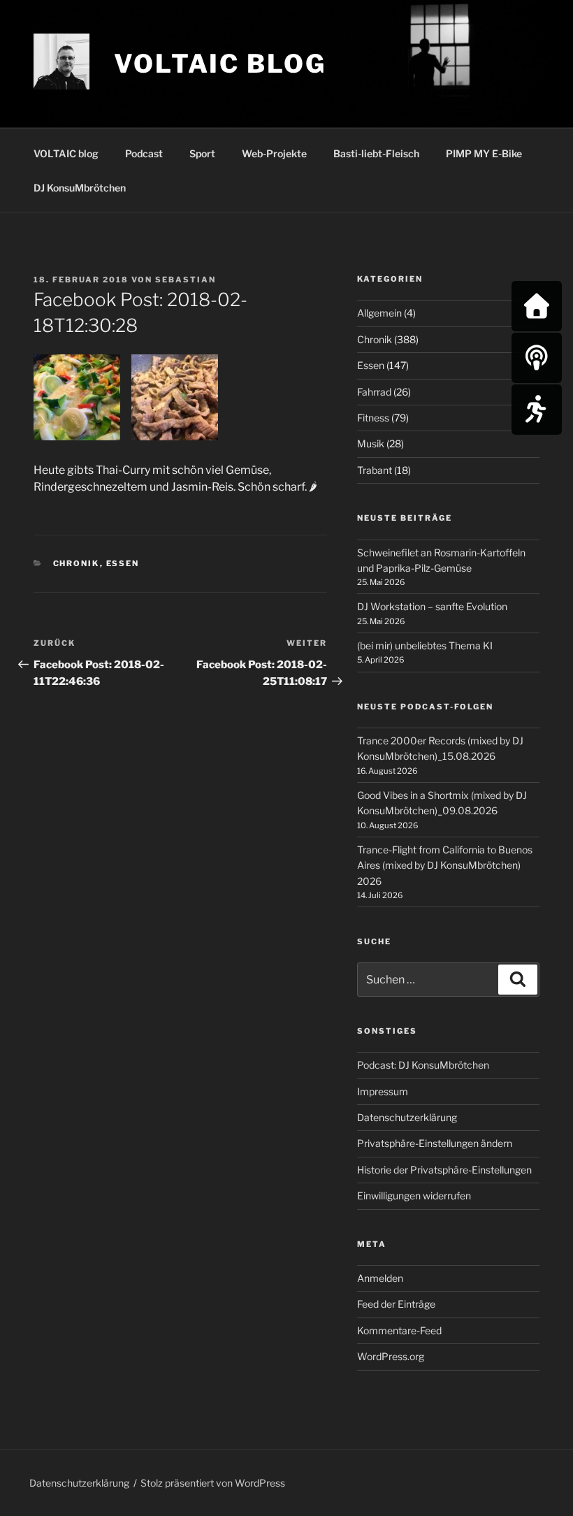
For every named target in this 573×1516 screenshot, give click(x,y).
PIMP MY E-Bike (484, 153)
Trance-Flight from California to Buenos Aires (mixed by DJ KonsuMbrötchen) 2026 (444, 865)
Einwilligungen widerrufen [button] (414, 1195)
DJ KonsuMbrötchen (80, 188)
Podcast (144, 153)
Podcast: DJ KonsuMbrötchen (423, 1065)
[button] (82, 400)
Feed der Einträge (396, 1304)
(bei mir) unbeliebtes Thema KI (425, 645)
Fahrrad (374, 392)
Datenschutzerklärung (407, 1117)
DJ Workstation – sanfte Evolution (432, 606)
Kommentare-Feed (399, 1330)
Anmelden (380, 1278)
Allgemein (379, 313)
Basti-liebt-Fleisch (376, 153)
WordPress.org (390, 1356)
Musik (370, 443)
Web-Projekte (274, 153)
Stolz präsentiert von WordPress (212, 1483)
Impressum (382, 1091)
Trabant (374, 470)
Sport (202, 153)
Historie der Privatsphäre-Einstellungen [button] (444, 1170)
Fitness (373, 418)
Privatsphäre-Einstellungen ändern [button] (434, 1143)
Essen (123, 563)
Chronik (76, 563)
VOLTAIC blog (220, 63)
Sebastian (185, 279)
